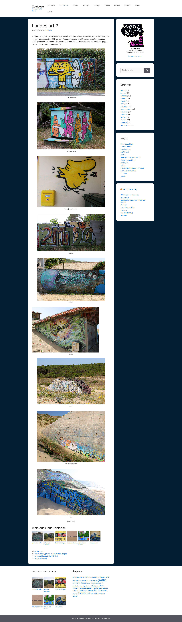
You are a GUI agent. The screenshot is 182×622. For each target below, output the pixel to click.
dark (107, 577)
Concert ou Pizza (126, 144)
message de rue (85, 586)
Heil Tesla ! (124, 198)
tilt (76, 594)
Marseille (123, 210)
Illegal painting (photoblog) (130, 157)
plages (64, 554)
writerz (102, 594)
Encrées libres (125, 149)
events (107, 5)
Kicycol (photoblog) (127, 160)
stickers (117, 5)
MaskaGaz (76, 586)
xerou (75, 596)
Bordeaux (85, 577)
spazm (81, 590)
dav (74, 581)
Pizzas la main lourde (128, 171)
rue (103, 588)
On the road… (64, 5)
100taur (75, 577)
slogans (75, 590)
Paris (102, 586)
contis (42, 554)
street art (104, 590)
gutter (88, 583)
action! (137, 5)
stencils (90, 590)
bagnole (79, 577)
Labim (122, 165)
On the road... (39, 551)
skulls (106, 588)
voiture (97, 594)
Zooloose (38, 6)
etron (87, 580)
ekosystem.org (130, 189)
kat (92, 583)
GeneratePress (104, 619)
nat (99, 586)
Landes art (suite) (37, 543)
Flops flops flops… (60, 543)
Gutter (122, 155)
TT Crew (123, 174)
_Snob (122, 176)
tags (74, 594)
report (100, 588)
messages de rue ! (72, 543)
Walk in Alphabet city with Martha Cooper (132, 201)
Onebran (123, 205)
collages (86, 5)
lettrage (95, 583)
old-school (124, 107)
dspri (83, 580)
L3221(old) (124, 163)
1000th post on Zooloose (129, 195)
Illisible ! (123, 216)
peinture (75, 588)
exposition (94, 580)
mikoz (94, 585)
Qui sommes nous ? (135, 56)
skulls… (123, 117)
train (92, 594)
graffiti (47, 554)
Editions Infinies (126, 147)
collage (96, 577)
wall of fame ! (125, 125)
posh (85, 588)
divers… (76, 5)
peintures (51, 5)
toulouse (84, 593)
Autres (50, 12)
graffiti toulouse (79, 583)
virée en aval (94, 543)
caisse (91, 577)
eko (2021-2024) (126, 213)
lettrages (97, 5)
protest (95, 588)
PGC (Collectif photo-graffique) (132, 168)
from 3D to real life (127, 207)
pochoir (81, 588)
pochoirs (127, 5)
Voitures (123, 123)
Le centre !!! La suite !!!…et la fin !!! (46, 556)
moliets (58, 554)
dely (77, 580)
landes (53, 554)
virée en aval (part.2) (82, 544)
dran (80, 580)
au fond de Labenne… (47, 544)
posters (89, 588)
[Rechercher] (147, 70)
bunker (36, 554)
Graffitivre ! (124, 152)
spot (86, 590)
